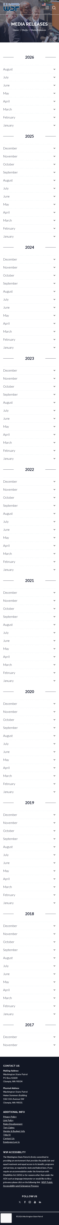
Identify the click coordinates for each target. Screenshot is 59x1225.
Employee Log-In (11, 1142)
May (6, 93)
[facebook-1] (25, 1202)
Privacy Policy (10, 1116)
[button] (47, 7)
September (10, 172)
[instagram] (29, 1202)
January (8, 125)
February (9, 117)
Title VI (7, 1134)
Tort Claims (8, 1127)
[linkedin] (40, 1202)
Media (25, 30)
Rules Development (12, 1124)
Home (16, 30)
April (6, 101)
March (7, 109)
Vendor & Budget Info (14, 1131)
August (8, 69)
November (10, 156)
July (6, 77)
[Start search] (54, 8)
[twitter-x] (19, 1202)
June (6, 85)
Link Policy (8, 1120)
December (10, 148)
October (8, 164)
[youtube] (35, 1202)
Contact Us (8, 1138)
